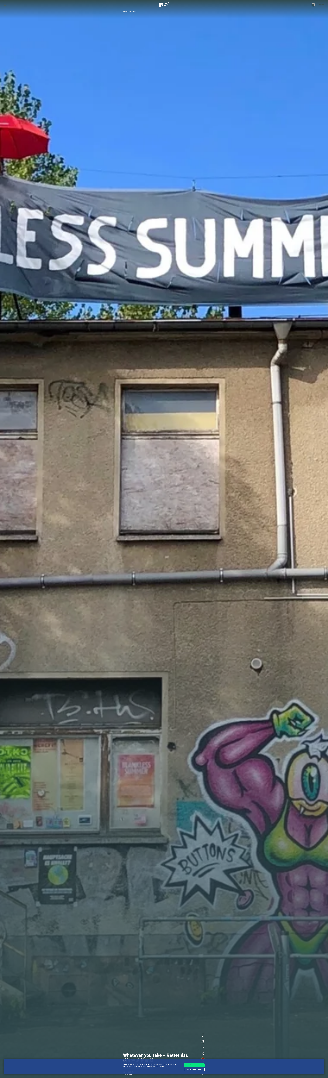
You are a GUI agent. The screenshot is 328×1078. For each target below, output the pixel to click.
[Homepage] (164, 5)
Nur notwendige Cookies (194, 1069)
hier (162, 1066)
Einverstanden (194, 1065)
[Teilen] (203, 1054)
